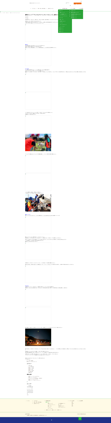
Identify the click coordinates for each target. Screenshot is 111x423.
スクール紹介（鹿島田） (30, 360)
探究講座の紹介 (64, 8)
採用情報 (31, 415)
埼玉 (72, 404)
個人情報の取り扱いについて (43, 415)
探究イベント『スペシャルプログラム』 (34, 376)
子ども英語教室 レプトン (63, 14)
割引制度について (74, 17)
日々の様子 (30, 371)
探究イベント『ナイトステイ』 (33, 377)
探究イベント (61, 31)
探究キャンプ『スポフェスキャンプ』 (32, 361)
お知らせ (30, 365)
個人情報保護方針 (35, 415)
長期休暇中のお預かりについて (76, 14)
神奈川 (73, 403)
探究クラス (61, 10)
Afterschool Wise (57, 11)
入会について (73, 10)
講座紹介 (30, 372)
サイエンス (49, 407)
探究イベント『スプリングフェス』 (33, 379)
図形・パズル (61, 19)
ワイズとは (33, 8)
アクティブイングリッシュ (51, 404)
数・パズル (61, 17)
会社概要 (28, 415)
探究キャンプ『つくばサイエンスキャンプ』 (35, 380)
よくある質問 (81, 8)
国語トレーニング (62, 12)
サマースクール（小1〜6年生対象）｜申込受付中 (35, 378)
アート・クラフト (62, 26)
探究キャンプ (30, 368)
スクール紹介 (30, 366)
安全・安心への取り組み (41, 8)
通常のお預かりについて (75, 12)
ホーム (29, 400)
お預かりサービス (50, 8)
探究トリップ (30, 370)
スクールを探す (72, 8)
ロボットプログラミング (63, 24)
